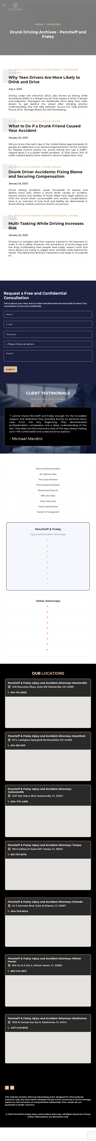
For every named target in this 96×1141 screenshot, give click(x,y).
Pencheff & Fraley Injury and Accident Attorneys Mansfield (46, 736)
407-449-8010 (19, 1027)
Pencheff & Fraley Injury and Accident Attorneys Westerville (47, 682)
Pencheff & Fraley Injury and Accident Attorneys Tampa (44, 845)
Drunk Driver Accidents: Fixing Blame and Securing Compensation (45, 174)
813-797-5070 (19, 854)
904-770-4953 (19, 801)
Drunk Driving (52, 69)
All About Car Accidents (24, 69)
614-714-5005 (18, 692)
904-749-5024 (19, 911)
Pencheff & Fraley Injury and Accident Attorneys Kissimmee (47, 1018)
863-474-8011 (18, 971)
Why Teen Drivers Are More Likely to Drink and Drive (44, 79)
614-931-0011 (18, 745)
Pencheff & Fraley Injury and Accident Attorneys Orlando (45, 901)
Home (39, 24)
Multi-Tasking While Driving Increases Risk (46, 225)
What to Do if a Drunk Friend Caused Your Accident (44, 128)
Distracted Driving (55, 215)
